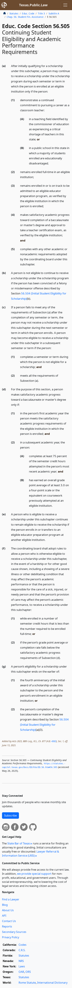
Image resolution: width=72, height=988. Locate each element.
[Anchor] (50, 91)
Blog (5, 905)
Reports (7, 926)
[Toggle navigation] (65, 5)
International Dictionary (52, 982)
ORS (28, 972)
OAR (21, 972)
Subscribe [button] (10, 815)
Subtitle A (54, 13)
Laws (22, 966)
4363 (53, 741)
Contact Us (9, 921)
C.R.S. (22, 950)
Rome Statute (27, 982)
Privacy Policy (10, 937)
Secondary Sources (14, 932)
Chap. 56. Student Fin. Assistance (25, 16)
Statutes (13, 13)
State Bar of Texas (18, 843)
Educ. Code (28, 13)
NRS (21, 961)
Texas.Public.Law (33, 5)
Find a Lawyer (10, 899)
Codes (22, 945)
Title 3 (41, 13)
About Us (8, 910)
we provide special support (34, 874)
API (4, 915)
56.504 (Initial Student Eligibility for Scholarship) (44, 724)
